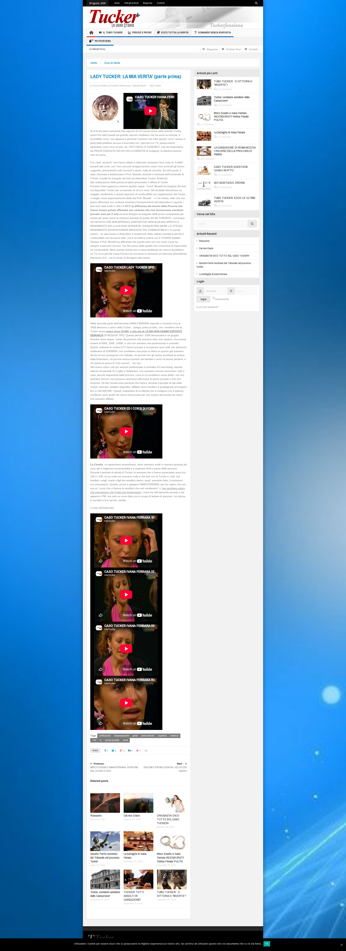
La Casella (113, 85)
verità (125, 740)
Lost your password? (208, 307)
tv (100, 740)
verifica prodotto (112, 740)
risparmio (162, 735)
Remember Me (222, 299)
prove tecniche (147, 735)
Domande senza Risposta (214, 32)
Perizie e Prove (142, 32)
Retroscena (103, 41)
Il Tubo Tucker (113, 32)
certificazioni (104, 735)
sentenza (174, 735)
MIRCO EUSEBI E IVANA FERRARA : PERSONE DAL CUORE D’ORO (114, 767)
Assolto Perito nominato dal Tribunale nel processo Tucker (104, 857)
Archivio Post (233, 49)
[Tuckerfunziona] (173, 17)
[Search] (252, 223)
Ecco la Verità (112, 63)
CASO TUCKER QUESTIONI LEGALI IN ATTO (231, 168)
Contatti (161, 3)
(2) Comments (225, 89)
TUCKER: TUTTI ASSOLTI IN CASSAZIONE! (134, 896)
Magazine (147, 3)
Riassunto (96, 815)
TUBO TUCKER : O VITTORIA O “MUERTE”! (171, 894)
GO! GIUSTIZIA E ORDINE (229, 182)
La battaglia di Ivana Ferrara (135, 856)
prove (135, 735)
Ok (267, 943)
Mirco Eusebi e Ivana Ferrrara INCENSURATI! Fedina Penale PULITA (170, 857)
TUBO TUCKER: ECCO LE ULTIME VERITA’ (235, 199)
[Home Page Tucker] (91, 33)
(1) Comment (207, 124)
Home (116, 3)
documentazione (121, 735)
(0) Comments (207, 159)
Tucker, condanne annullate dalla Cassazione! (105, 894)
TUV (94, 740)
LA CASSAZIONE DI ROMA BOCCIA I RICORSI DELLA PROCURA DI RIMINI (235, 151)
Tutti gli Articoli (131, 3)
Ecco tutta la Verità (174, 32)
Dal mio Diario (132, 815)
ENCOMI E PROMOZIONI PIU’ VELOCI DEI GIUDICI (165, 767)
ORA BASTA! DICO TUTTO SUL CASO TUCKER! (168, 819)
